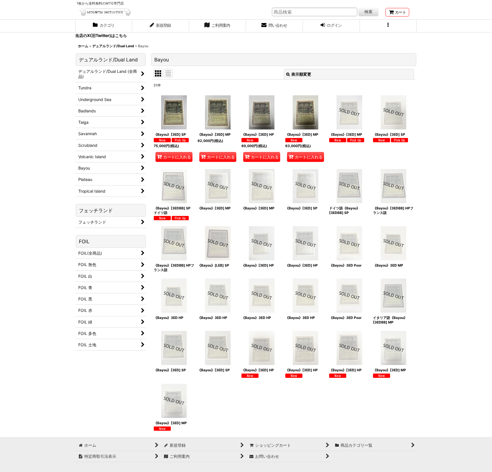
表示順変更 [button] (301, 74)
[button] (388, 26)
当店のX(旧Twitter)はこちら (101, 35)
